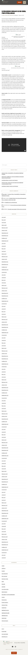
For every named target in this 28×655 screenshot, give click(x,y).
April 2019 (4, 437)
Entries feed (4, 631)
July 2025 (3, 243)
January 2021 (4, 384)
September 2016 (5, 518)
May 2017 (3, 497)
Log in (3, 628)
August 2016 (4, 521)
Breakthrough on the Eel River (11, 202)
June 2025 (4, 246)
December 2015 (5, 542)
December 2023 (5, 293)
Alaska (3, 565)
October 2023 (4, 298)
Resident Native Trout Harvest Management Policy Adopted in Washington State (14, 199)
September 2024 (5, 269)
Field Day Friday (5, 578)
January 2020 (4, 416)
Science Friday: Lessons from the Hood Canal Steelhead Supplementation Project (12, 183)
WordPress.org (4, 636)
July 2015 (3, 555)
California (3, 568)
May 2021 (3, 374)
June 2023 (4, 308)
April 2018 (4, 468)
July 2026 (4, 217)
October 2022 (4, 329)
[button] (24, 2)
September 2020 (5, 395)
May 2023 (3, 311)
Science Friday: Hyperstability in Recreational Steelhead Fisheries (12, 174)
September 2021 (5, 363)
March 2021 (4, 379)
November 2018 (5, 450)
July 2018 (4, 460)
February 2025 (4, 256)
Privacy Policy (14, 649)
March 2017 (4, 502)
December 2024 (5, 261)
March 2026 (4, 225)
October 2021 (4, 361)
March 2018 (4, 471)
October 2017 (4, 484)
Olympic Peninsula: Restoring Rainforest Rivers (14, 206)
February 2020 (5, 413)
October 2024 (4, 267)
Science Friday (7, 15)
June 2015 (4, 557)
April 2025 (4, 251)
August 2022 (4, 335)
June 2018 (4, 463)
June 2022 (4, 340)
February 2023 (4, 319)
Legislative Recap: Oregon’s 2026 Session (10, 180)
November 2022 (5, 327)
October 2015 (4, 547)
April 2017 (4, 500)
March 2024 (4, 285)
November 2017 (5, 481)
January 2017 (4, 507)
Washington (11, 15)
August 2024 (4, 272)
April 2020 (4, 408)
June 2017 (4, 494)
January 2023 (4, 322)
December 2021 (5, 356)
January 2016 (4, 539)
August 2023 (4, 303)
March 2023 (4, 316)
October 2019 (4, 421)
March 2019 (4, 439)
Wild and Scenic (5, 620)
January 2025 (4, 259)
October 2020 (4, 392)
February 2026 (5, 227)
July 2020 (4, 400)
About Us (8, 649)
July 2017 (3, 492)
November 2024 (5, 264)
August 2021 (4, 366)
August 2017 (4, 489)
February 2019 (4, 442)
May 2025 (3, 248)
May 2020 (4, 405)
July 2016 (4, 523)
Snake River (4, 607)
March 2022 (4, 348)
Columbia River (5, 573)
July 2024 (4, 274)
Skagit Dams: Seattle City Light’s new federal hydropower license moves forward (13, 177)
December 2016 (5, 510)
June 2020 (4, 403)
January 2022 (4, 353)
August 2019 (4, 426)
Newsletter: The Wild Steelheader (8, 594)
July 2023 (3, 306)
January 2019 (4, 445)
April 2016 (4, 531)
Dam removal (4, 576)
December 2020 (5, 387)
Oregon (3, 15)
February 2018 (4, 473)
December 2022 (5, 324)
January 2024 (4, 290)
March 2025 (4, 253)
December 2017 (5, 479)
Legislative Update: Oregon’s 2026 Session (10, 186)
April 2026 (4, 222)
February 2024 (4, 287)
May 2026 (4, 219)
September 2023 (5, 301)
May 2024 (4, 280)
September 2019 (5, 424)
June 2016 (4, 526)
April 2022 (4, 345)
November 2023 (5, 295)
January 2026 (4, 230)
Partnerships (4, 599)
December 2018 (5, 447)
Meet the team (4, 591)
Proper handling (5, 602)
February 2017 (4, 505)
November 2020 (5, 390)
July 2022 (3, 337)
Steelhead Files (5, 615)
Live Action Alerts (5, 589)
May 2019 (3, 434)
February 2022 (4, 350)
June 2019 (4, 432)
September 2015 (5, 549)
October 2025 (4, 238)
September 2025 (5, 240)
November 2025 (5, 235)
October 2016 (4, 515)
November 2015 (5, 544)
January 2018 (4, 476)
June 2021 (4, 371)
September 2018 (5, 455)
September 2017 (5, 487)
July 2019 (3, 429)
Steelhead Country (5, 610)
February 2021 (4, 382)
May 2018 (4, 466)
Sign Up (20, 649)
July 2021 (3, 369)
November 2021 (5, 358)
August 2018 (4, 458)
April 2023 (4, 314)
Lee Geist (3, 586)
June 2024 (4, 277)
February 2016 (4, 536)
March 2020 (4, 411)
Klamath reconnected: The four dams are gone (17, 209)
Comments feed (5, 634)
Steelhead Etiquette (5, 612)
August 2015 (4, 552)
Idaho (3, 581)
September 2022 (5, 332)
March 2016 (4, 534)
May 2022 (3, 342)
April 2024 (4, 282)
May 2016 (4, 528)
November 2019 (5, 418)
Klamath (3, 584)
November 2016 (5, 513)
